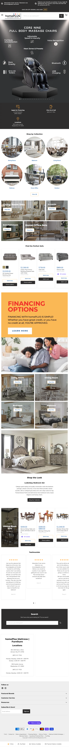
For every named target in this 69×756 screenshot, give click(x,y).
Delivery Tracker (43, 734)
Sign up (26, 711)
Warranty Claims (23, 736)
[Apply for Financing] (18, 109)
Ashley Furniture (6, 276)
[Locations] (18, 122)
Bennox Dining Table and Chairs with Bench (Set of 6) (28, 530)
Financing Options (32, 734)
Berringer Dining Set (44, 531)
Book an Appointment (21, 734)
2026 (45, 9)
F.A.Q (5, 734)
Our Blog (47, 736)
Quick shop (10, 280)
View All (34, 194)
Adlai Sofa (41, 270)
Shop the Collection (34, 500)
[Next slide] (64, 61)
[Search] (61, 16)
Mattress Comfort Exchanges (56, 734)
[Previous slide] (4, 61)
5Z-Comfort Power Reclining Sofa (8, 274)
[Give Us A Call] (51, 109)
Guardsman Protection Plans (36, 736)
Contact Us (11, 734)
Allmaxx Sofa (60, 270)
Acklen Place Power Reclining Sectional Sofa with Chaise (27, 271)
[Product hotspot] (20, 446)
